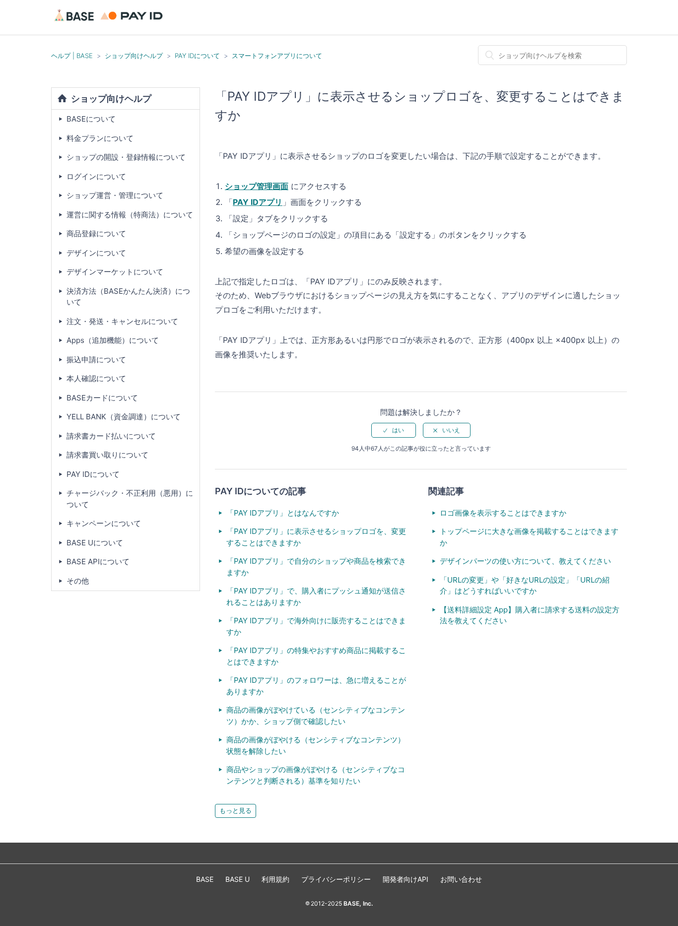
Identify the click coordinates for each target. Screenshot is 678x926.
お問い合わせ (461, 879)
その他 (78, 581)
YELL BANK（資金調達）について (124, 416)
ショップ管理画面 (256, 186)
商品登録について (96, 233)
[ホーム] (110, 22)
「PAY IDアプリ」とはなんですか (282, 513)
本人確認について (96, 378)
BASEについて (91, 119)
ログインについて (96, 176)
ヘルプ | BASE (72, 56)
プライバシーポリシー (336, 879)
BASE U (237, 879)
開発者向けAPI (405, 879)
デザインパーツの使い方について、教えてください (525, 561)
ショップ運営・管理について (115, 195)
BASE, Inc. (357, 903)
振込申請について (96, 359)
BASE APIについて (98, 561)
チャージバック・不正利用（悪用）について (130, 498)
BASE (204, 879)
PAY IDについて (197, 56)
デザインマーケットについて (115, 271)
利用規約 (275, 879)
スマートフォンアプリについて (277, 56)
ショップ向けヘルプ (134, 56)
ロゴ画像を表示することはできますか (503, 513)
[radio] (393, 430)
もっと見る (235, 810)
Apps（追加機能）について (113, 340)
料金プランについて (100, 138)
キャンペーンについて (104, 523)
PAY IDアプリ (257, 202)
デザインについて (96, 253)
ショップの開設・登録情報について (126, 157)
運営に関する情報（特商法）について (130, 214)
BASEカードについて (102, 397)
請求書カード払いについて (111, 436)
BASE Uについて (95, 542)
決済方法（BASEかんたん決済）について (128, 296)
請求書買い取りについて (107, 455)
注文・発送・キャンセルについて (122, 321)
